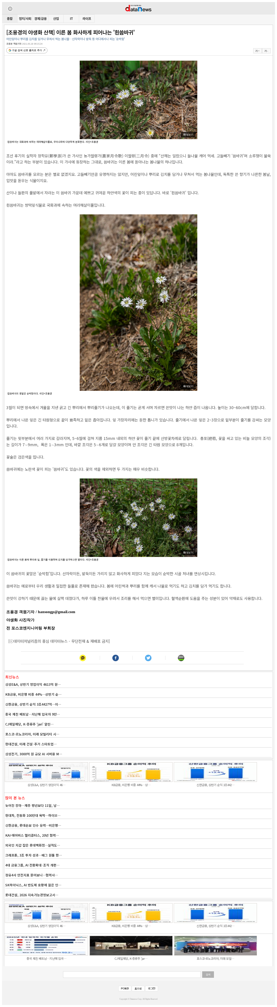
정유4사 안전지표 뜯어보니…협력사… (31, 875)
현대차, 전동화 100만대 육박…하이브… (32, 815)
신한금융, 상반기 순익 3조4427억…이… (33, 704)
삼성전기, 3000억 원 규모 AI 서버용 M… (33, 753)
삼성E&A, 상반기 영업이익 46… (46, 785)
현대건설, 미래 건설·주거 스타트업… (31, 744)
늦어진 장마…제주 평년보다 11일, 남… (32, 805)
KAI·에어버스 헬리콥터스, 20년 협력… (32, 835)
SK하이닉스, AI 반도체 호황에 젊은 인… (33, 884)
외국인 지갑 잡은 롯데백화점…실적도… (32, 845)
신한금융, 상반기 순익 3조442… (215, 785)
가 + (257, 50)
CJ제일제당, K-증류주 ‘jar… (131, 958)
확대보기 (188, 134)
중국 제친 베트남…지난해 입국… (46, 958)
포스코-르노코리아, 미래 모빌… (215, 958)
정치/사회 (25, 18)
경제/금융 (40, 18)
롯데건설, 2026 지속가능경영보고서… (31, 894)
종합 (10, 18)
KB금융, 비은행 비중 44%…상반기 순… (33, 694)
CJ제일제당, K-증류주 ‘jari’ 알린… (29, 724)
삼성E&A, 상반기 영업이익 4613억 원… (33, 684)
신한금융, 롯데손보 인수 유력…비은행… (33, 825)
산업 (56, 18)
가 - (266, 50)
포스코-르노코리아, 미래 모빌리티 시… (32, 734)
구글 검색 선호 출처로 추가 (27, 50)
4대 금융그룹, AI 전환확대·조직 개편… (32, 865)
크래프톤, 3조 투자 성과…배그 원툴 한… (33, 855)
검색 (208, 974)
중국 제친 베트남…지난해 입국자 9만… (32, 714)
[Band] (181, 658)
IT (71, 18)
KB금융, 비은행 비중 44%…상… (131, 785)
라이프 (87, 18)
